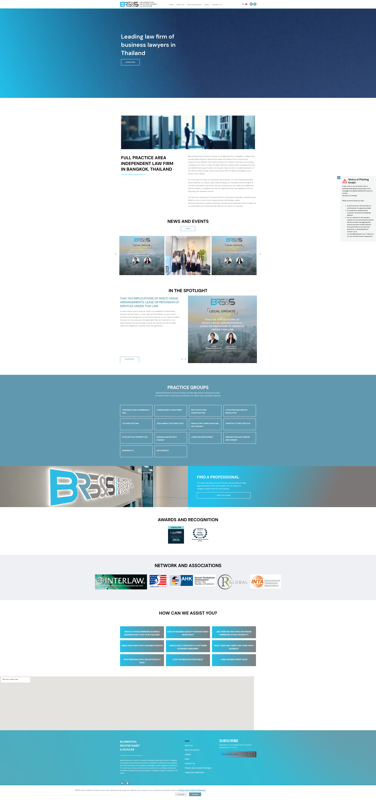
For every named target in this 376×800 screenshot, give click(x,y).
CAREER (188, 755)
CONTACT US (217, 5)
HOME (171, 5)
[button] (243, 4)
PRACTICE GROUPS (194, 5)
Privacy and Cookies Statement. (192, 790)
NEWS (207, 5)
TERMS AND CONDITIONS (194, 773)
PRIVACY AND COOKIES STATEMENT (198, 768)
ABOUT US (180, 5)
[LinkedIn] (122, 783)
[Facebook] (127, 783)
